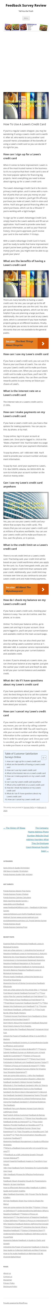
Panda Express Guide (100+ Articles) (17, 874)
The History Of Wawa (14, 828)
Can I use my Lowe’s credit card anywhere (24, 782)
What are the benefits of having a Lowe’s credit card (26, 765)
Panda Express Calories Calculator (17, 897)
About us (7, 1273)
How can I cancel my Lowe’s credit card (24, 799)
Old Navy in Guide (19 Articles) (15, 871)
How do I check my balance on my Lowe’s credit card (24, 789)
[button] (42, 757)
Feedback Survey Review (26, 5)
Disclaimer (7, 1280)
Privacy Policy (9, 1283)
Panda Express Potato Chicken (15, 894)
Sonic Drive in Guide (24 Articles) (16, 868)
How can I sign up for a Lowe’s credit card (23, 761)
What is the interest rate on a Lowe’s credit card (26, 773)
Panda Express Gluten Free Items (17, 891)
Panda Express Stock (11, 924)
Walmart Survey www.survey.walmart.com (20, 917)
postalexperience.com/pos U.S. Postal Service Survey (25, 920)
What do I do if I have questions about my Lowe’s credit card (24, 795)
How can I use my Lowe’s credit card (21, 770)
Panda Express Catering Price (15, 927)
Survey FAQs (29, 807)
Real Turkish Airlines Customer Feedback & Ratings (24, 1115)
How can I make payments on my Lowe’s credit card (26, 777)
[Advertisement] (26, 61)
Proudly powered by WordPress (15, 1303)
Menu (26, 18)
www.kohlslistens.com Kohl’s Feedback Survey (22, 914)
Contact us (7, 1276)
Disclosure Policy (10, 1286)
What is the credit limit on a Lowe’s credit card (25, 785)
